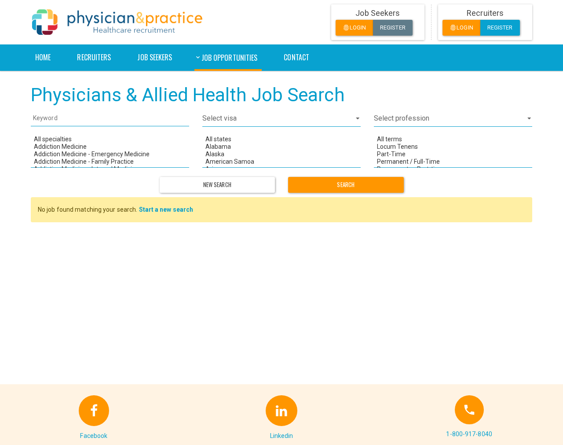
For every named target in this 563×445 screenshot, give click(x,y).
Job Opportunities (229, 57)
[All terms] (453, 139)
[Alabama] (281, 147)
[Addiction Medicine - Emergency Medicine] (110, 154)
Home (43, 57)
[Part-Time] (453, 154)
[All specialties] (110, 139)
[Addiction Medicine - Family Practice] (110, 161)
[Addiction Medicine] (110, 147)
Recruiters (94, 57)
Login (354, 28)
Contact (296, 57)
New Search (217, 184)
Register (393, 27)
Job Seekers (154, 57)
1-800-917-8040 (469, 434)
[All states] (281, 139)
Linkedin (281, 435)
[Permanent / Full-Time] (453, 161)
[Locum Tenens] (453, 147)
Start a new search (166, 209)
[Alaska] (281, 154)
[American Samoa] (281, 161)
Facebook (93, 435)
